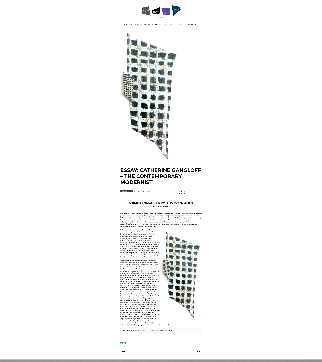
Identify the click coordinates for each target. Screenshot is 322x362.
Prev (124, 352)
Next (198, 352)
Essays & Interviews (131, 24)
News (180, 24)
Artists (147, 24)
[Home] (161, 10)
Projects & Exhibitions (163, 24)
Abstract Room (193, 24)
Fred (183, 191)
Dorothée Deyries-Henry (188, 220)
